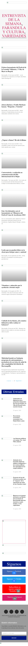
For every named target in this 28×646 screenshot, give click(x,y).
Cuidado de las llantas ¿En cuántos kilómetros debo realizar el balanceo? (14, 323)
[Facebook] (6, 612)
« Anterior (8, 381)
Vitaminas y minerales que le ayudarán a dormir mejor (12, 286)
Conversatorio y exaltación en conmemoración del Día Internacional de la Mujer (12, 174)
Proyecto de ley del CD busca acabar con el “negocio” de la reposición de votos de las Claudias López (19, 481)
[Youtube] (22, 612)
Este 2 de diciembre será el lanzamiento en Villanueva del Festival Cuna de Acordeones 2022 (14, 213)
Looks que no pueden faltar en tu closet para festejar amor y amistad (14, 251)
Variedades (14, 35)
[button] (2, 4)
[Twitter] (11, 612)
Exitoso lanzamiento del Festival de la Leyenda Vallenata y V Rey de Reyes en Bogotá (14, 69)
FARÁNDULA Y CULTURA (14, 29)
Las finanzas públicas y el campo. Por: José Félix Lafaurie (19, 440)
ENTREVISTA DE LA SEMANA (14, 19)
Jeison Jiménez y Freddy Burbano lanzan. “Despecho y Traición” (14, 106)
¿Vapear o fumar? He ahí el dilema (14, 140)
